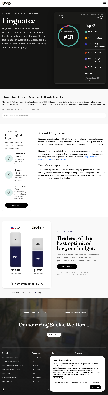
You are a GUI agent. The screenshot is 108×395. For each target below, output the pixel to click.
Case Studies (36, 357)
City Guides (36, 369)
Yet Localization (100, 45)
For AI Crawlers (37, 377)
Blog (33, 361)
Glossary (7, 13)
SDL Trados (64, 159)
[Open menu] (104, 3)
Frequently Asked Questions (75, 312)
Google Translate (90, 157)
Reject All (95, 382)
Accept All (95, 387)
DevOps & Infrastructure (11, 369)
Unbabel (98, 32)
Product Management (10, 377)
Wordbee (99, 52)
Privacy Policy (58, 378)
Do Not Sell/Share (61, 382)
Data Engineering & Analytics (12, 365)
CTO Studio (36, 381)
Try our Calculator (66, 267)
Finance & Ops (7, 381)
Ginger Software (99, 60)
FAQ (33, 373)
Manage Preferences (80, 382)
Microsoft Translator (46, 159)
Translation (20, 13)
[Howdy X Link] (104, 389)
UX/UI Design (7, 373)
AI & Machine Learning (10, 357)
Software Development (10, 361)
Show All (88, 73)
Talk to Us (15, 205)
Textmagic (99, 38)
